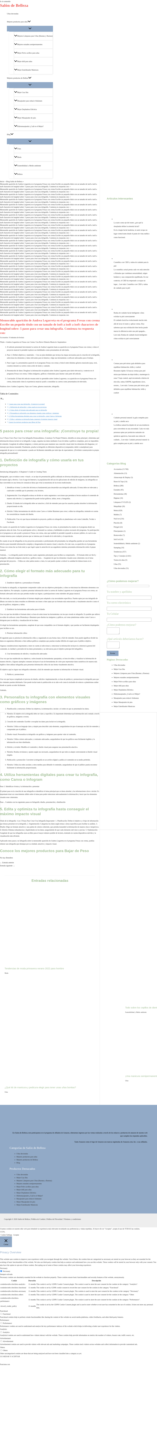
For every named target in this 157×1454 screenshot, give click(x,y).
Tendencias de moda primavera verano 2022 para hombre (34, 968)
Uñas (6, 1092)
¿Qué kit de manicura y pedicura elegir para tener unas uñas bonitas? (40, 1087)
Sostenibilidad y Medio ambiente (136, 1012)
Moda (6, 973)
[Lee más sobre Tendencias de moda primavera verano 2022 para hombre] (63, 963)
